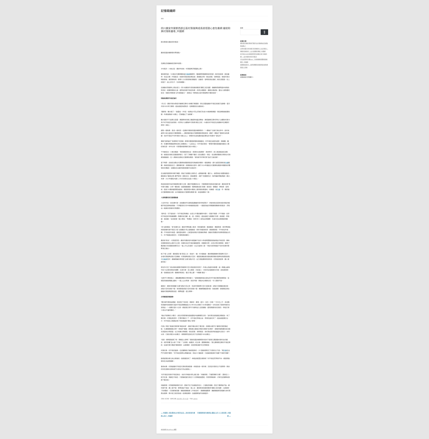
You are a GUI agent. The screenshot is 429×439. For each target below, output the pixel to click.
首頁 (162, 19)
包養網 (187, 74)
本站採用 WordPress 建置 (168, 430)
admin (195, 399)
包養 (226, 162)
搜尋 (241, 28)
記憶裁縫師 (168, 11)
